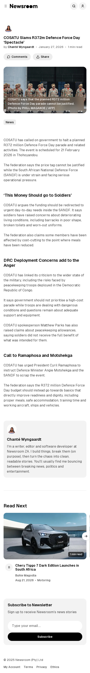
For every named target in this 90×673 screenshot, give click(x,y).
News (10, 122)
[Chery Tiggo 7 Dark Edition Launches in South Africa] (45, 536)
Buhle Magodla (25, 575)
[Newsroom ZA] (23, 6)
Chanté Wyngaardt (21, 47)
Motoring (43, 580)
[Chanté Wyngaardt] (8, 27)
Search (74, 6)
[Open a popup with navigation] (5, 6)
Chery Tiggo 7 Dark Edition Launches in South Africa (47, 567)
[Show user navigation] (82, 6)
